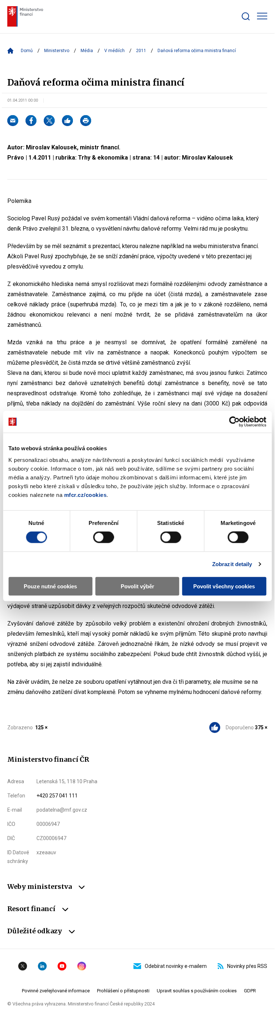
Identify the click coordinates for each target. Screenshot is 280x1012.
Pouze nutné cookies (50, 586)
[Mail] (12, 120)
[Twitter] (49, 120)
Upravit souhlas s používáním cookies (197, 990)
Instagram (81, 966)
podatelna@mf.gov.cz (61, 810)
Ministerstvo (56, 50)
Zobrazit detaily (232, 564)
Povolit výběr (137, 586)
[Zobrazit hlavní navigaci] (262, 16)
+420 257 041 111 (57, 796)
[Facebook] (31, 120)
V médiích (114, 50)
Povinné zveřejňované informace (56, 990)
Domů (27, 50)
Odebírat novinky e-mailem (176, 966)
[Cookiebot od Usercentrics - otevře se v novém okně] (234, 421)
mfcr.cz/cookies (85, 494)
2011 (141, 50)
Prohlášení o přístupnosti (123, 990)
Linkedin (42, 966)
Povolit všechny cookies (224, 586)
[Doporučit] (67, 120)
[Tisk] (85, 120)
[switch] (103, 537)
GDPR (250, 990)
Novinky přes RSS (247, 966)
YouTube (62, 966)
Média (87, 50)
